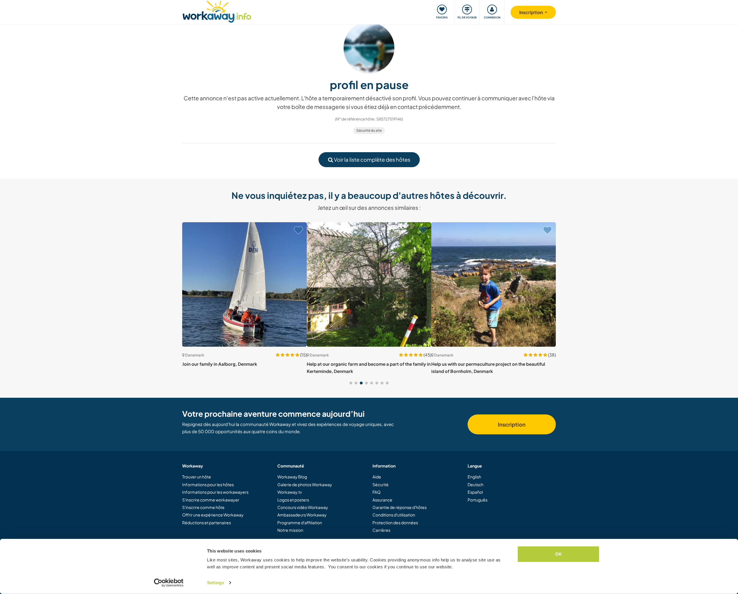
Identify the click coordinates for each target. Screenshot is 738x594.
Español (475, 492)
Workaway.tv (289, 492)
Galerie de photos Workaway (304, 484)
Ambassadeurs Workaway (302, 514)
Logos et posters (293, 499)
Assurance (382, 499)
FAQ (376, 492)
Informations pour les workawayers (215, 492)
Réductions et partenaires (206, 522)
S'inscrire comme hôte (203, 507)
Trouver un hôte (196, 476)
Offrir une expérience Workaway (213, 514)
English (474, 476)
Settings (215, 582)
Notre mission (290, 530)
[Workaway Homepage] (217, 11)
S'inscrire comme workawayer (210, 499)
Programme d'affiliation (299, 522)
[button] (350, 383)
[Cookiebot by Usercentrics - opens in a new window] (169, 582)
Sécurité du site (369, 130)
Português (477, 499)
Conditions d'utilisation (393, 514)
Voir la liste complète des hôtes (371, 159)
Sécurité (380, 484)
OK (558, 554)
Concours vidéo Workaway (302, 507)
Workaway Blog (292, 476)
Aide (376, 476)
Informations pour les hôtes (208, 484)
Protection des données (395, 522)
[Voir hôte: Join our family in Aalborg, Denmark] (244, 284)
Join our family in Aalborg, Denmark (219, 364)
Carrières (381, 530)
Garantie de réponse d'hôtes (399, 507)
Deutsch (475, 484)
